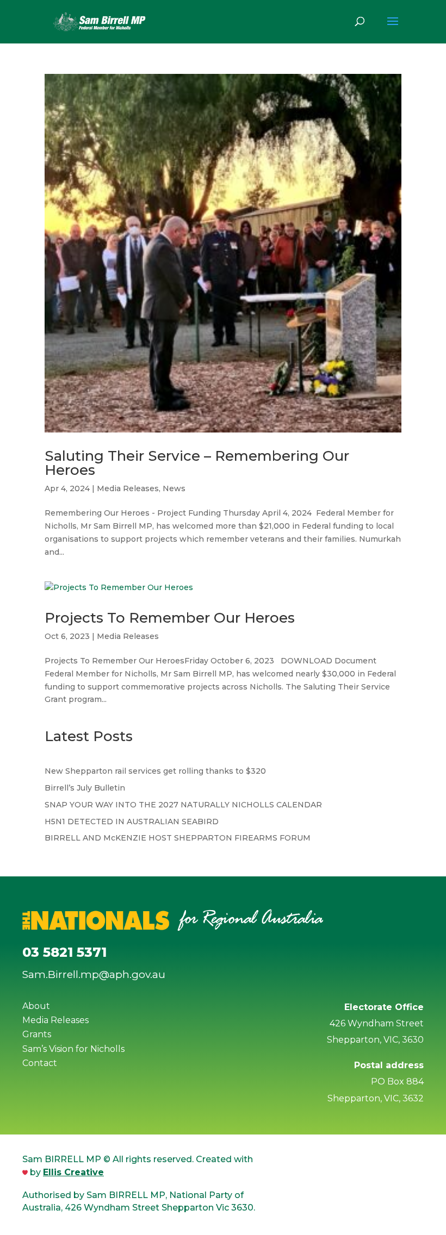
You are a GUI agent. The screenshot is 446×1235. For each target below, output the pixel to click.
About (36, 1006)
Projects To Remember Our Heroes (170, 617)
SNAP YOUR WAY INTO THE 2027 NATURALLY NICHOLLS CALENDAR (183, 805)
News (174, 488)
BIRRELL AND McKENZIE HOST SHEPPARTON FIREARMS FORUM (178, 838)
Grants (36, 1034)
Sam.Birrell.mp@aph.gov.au (93, 974)
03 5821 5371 (64, 952)
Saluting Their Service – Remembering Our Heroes (197, 463)
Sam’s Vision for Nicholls (73, 1049)
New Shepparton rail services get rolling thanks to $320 (155, 771)
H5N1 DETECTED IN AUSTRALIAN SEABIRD (132, 821)
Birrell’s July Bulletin (85, 788)
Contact (39, 1063)
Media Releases (128, 488)
